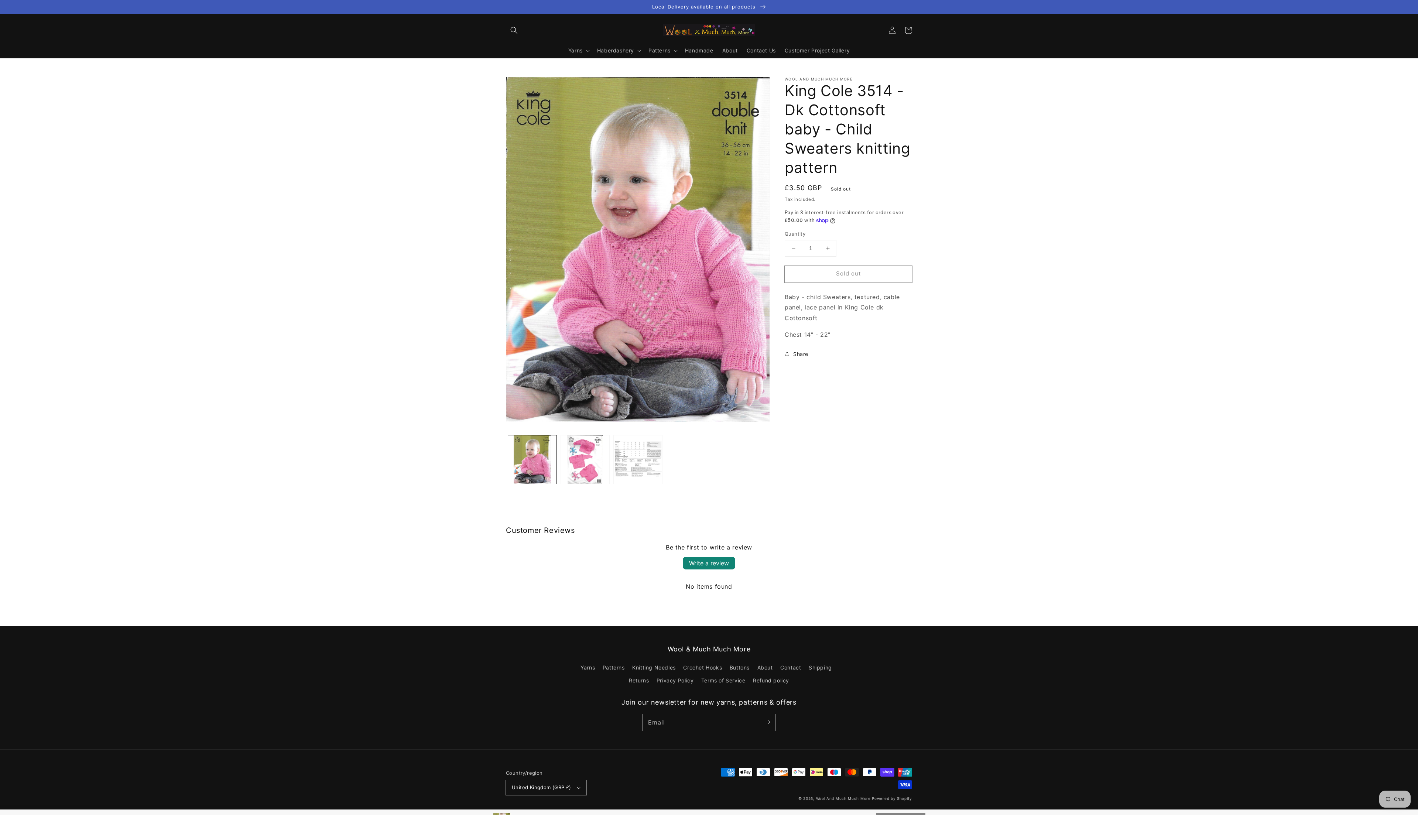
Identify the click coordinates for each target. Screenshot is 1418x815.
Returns (639, 680)
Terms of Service (723, 680)
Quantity (795, 234)
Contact (790, 667)
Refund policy (771, 680)
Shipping (820, 667)
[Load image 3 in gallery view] (637, 459)
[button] (514, 30)
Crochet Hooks (702, 667)
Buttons (740, 667)
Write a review (709, 563)
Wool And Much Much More (843, 798)
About (765, 667)
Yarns (587, 667)
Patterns (614, 667)
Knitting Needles (654, 667)
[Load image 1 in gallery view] (532, 459)
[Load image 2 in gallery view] (585, 459)
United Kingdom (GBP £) (541, 787)
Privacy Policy (675, 680)
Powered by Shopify (892, 798)
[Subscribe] (767, 722)
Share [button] (800, 354)
